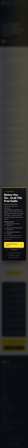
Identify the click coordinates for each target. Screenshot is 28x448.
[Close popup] (23, 190)
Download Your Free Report (11, 244)
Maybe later (14, 249)
